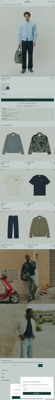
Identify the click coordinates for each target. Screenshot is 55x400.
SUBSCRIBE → (37, 393)
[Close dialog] (52, 378)
